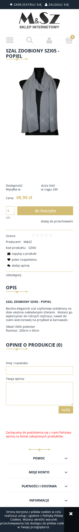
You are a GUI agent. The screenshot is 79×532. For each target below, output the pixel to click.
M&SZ (28, 242)
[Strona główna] (39, 20)
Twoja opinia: (15, 379)
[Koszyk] (69, 40)
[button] (10, 40)
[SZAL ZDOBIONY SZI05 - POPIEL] (39, 101)
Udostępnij (13, 275)
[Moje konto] (49, 40)
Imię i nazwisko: (17, 363)
